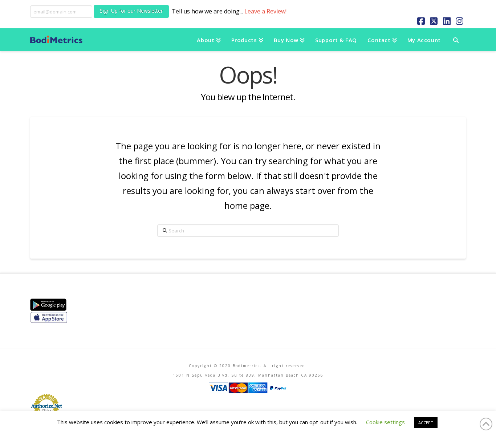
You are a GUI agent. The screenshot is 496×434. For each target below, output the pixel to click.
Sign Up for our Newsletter (131, 10)
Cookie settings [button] (385, 422)
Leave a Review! (265, 11)
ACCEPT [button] (425, 422)
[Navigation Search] (456, 39)
